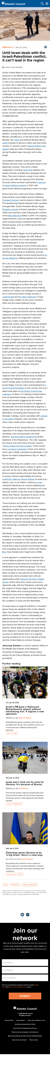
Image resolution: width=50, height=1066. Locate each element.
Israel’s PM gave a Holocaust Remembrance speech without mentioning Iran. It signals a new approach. (25, 710)
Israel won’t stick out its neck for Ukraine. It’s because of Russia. (25, 783)
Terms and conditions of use (36, 1020)
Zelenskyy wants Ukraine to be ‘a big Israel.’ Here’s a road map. (24, 854)
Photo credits (34, 1040)
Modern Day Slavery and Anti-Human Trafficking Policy (25, 1036)
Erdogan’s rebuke (10, 209)
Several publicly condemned (24, 436)
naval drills (28, 169)
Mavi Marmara (14, 215)
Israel (15, 733)
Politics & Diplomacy (30, 885)
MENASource (8, 47)
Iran (8, 733)
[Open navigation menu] (47, 4)
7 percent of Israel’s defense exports (24, 184)
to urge (39, 482)
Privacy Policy (9, 1020)
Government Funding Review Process (25, 1028)
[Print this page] (45, 47)
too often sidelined (27, 296)
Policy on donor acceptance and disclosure (25, 1032)
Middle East (18, 804)
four (4, 551)
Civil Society (11, 874)
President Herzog (10, 200)
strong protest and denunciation (17, 445)
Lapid (16, 139)
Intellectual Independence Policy (25, 1024)
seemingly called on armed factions (18, 479)
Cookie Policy (20, 1020)
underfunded (8, 296)
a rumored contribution (16, 449)
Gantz (5, 142)
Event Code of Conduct (19, 1040)
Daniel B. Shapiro (24, 718)
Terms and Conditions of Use (18, 987)
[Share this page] (27, 914)
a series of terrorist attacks (24, 386)
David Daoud (23, 788)
